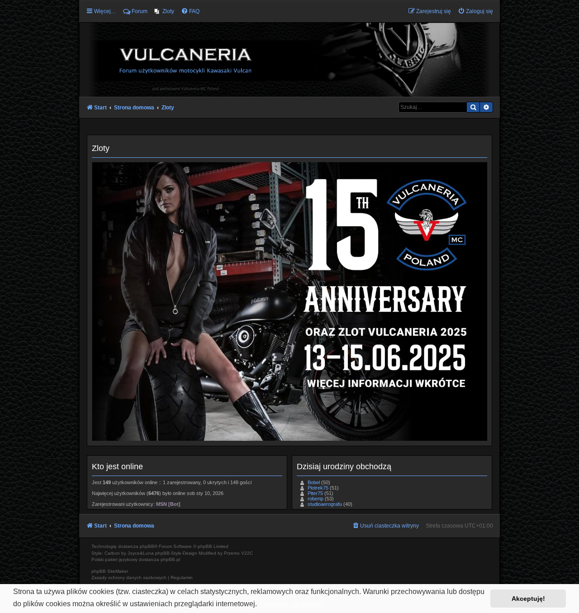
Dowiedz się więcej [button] (291, 604)
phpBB (147, 546)
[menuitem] (164, 11)
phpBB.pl (170, 559)
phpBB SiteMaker (109, 571)
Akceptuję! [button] (528, 598)
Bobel (314, 482)
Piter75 (315, 493)
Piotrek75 (318, 487)
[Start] (289, 59)
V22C (247, 553)
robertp (315, 498)
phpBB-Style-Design (176, 553)
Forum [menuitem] (139, 11)
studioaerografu (325, 504)
